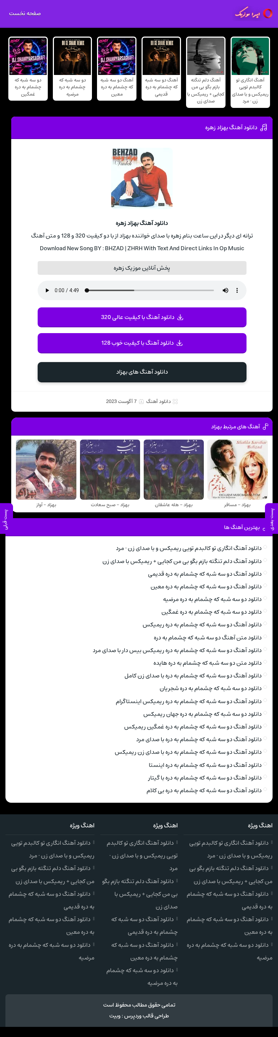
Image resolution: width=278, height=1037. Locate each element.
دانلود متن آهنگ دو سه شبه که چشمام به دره (208, 638)
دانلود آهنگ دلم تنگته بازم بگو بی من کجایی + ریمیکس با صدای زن (182, 561)
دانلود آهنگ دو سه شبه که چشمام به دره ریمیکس (202, 625)
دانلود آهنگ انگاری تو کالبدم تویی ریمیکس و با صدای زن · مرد (189, 548)
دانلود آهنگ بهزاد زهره (231, 127)
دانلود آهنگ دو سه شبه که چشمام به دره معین (206, 587)
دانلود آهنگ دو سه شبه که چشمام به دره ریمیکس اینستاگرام (189, 701)
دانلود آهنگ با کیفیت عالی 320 (137, 317)
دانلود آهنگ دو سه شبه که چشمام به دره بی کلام (204, 790)
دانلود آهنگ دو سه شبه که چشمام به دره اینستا (205, 765)
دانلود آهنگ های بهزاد (142, 372)
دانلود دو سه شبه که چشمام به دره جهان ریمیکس (202, 714)
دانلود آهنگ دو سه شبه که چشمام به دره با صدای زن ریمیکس (188, 752)
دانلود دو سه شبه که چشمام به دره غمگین (211, 612)
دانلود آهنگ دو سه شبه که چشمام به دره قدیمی (205, 574)
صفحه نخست (25, 13)
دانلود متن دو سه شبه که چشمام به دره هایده (207, 663)
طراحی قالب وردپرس (146, 1016)
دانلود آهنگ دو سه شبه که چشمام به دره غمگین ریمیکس (193, 727)
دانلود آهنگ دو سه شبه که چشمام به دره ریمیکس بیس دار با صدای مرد (177, 650)
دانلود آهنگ (158, 401)
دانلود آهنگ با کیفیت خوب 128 (137, 343)
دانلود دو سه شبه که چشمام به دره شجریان (211, 688)
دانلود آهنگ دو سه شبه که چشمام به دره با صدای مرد (199, 739)
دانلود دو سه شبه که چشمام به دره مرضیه (212, 599)
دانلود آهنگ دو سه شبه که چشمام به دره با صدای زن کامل (193, 676)
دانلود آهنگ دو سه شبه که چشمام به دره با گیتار (205, 778)
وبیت (115, 1016)
